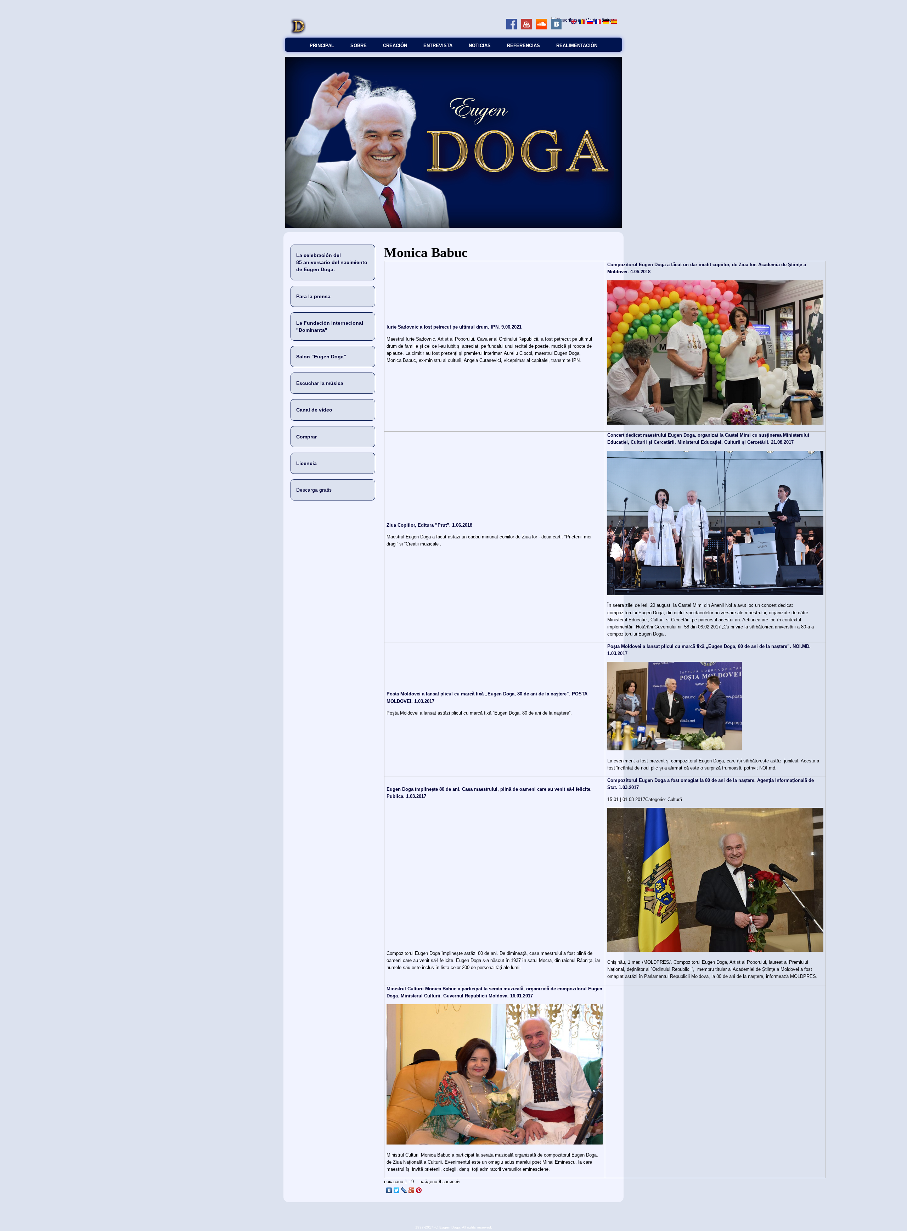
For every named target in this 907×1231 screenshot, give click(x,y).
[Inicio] (298, 34)
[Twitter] (396, 1190)
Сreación (395, 45)
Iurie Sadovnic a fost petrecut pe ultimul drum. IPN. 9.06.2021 (454, 327)
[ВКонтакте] (389, 1190)
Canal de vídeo (314, 410)
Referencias (523, 45)
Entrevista (437, 45)
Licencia (306, 463)
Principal (322, 45)
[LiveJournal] (404, 1190)
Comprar (306, 437)
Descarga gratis (314, 490)
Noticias (480, 45)
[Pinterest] (419, 1190)
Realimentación (576, 45)
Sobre (358, 45)
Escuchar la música (319, 383)
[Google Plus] (411, 1190)
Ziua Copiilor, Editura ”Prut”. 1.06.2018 (429, 525)
